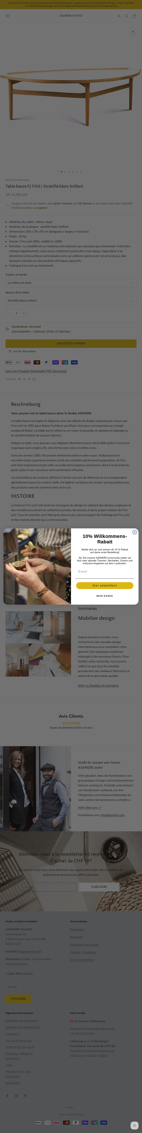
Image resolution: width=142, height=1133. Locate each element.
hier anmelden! (105, 585)
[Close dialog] (135, 532)
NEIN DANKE (104, 596)
